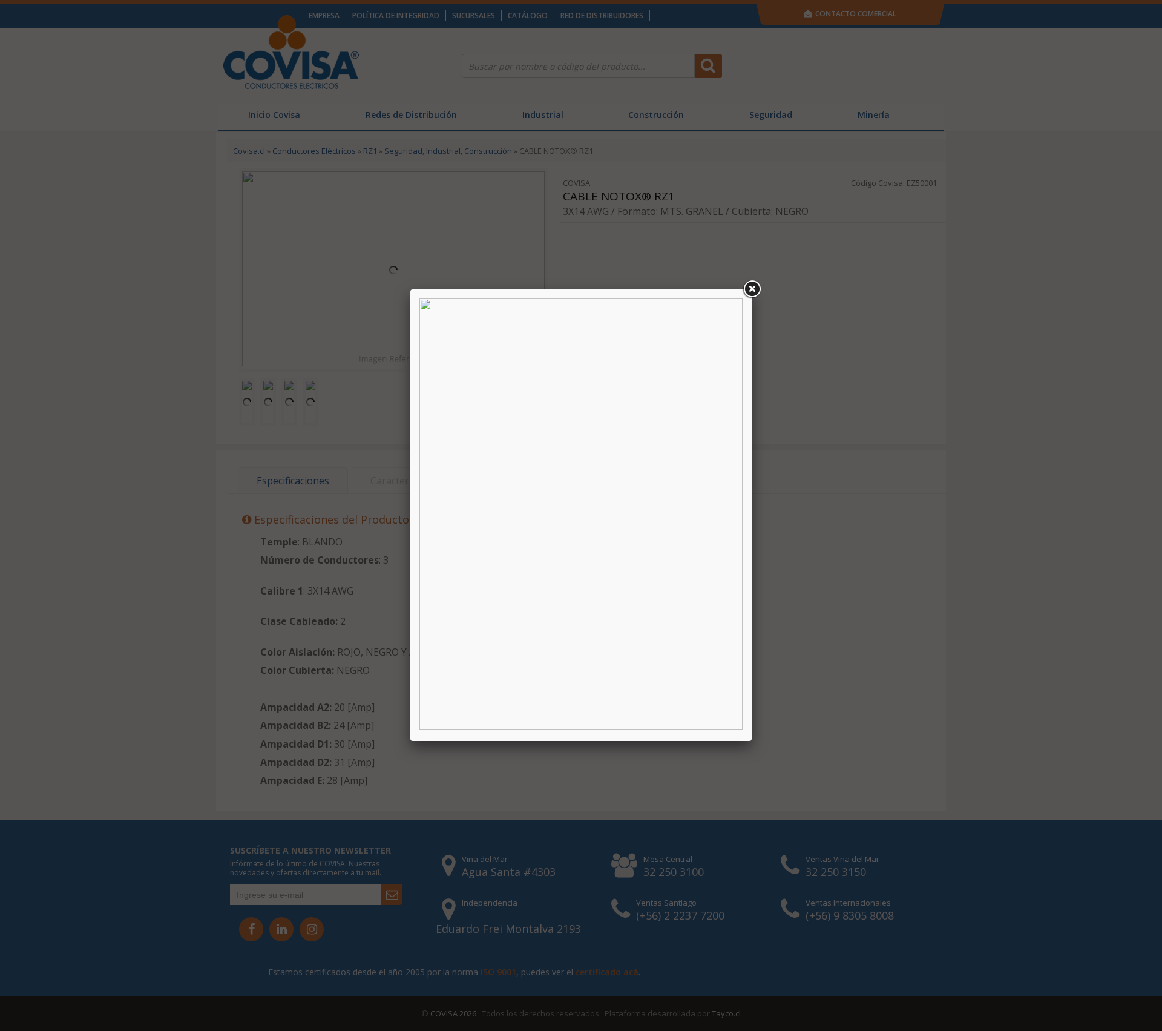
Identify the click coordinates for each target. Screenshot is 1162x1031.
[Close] (752, 289)
